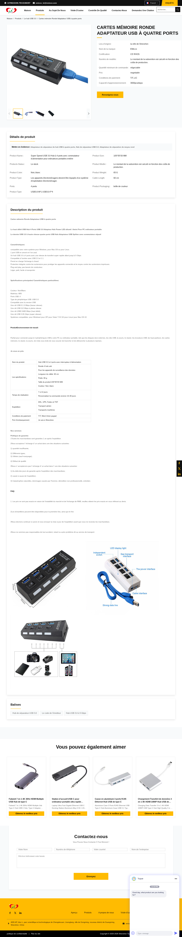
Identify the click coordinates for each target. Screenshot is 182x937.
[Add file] (133, 933)
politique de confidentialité (17, 934)
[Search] (177, 9)
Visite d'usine (77, 10)
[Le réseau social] (179, 474)
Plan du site (35, 934)
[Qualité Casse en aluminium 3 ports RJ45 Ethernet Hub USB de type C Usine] (112, 776)
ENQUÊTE (169, 3)
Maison (27, 10)
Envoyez (91, 876)
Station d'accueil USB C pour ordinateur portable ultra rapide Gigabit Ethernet (66, 802)
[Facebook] (10, 913)
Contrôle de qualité (97, 10)
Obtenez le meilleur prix (26, 813)
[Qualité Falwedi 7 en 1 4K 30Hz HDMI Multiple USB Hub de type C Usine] (26, 776)
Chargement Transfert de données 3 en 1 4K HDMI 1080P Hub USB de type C (155, 802)
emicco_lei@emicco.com (46, 3)
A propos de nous (106, 913)
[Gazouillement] (179, 468)
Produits (40, 10)
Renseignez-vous (110, 95)
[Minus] (175, 878)
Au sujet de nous (57, 10)
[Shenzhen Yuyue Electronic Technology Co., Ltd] (11, 10)
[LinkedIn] (20, 913)
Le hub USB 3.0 (30, 19)
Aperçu (74, 913)
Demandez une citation (143, 10)
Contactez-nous (119, 10)
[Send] (176, 933)
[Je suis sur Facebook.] (179, 463)
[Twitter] (15, 913)
